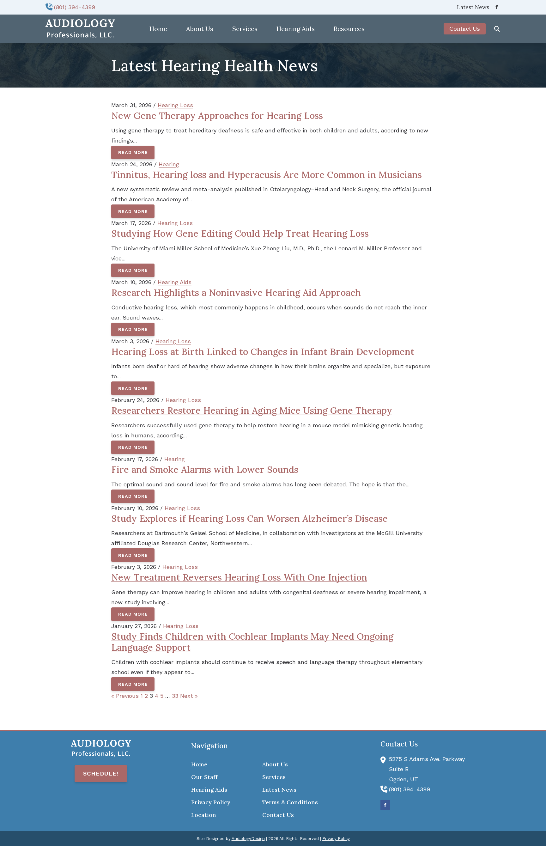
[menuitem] (471, 7)
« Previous (125, 695)
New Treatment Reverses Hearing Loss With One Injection (239, 577)
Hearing (169, 164)
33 (175, 695)
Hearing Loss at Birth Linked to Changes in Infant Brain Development (262, 351)
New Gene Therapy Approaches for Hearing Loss (217, 115)
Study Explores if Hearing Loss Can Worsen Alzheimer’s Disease (249, 518)
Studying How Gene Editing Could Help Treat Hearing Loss (240, 233)
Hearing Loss (175, 105)
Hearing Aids (174, 282)
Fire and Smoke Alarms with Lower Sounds (204, 469)
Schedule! (100, 773)
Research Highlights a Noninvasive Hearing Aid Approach (236, 292)
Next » (189, 695)
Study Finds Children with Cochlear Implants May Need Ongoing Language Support (252, 641)
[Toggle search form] (497, 29)
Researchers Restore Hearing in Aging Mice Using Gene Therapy (251, 410)
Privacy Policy (336, 838)
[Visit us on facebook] (496, 7)
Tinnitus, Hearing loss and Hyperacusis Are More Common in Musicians (266, 174)
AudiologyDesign (248, 838)
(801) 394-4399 (74, 7)
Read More (133, 152)
